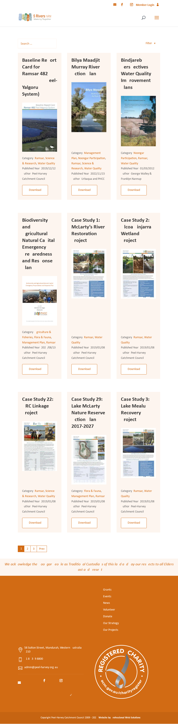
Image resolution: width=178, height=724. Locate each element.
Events (107, 596)
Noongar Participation (91, 158)
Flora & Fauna (42, 337)
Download (35, 190)
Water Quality (46, 163)
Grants (107, 589)
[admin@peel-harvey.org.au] (115, 5)
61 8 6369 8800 (33, 659)
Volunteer (109, 609)
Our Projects (110, 630)
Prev (41, 549)
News (106, 603)
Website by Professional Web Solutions (119, 717)
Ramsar (39, 158)
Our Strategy (111, 623)
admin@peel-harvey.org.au (41, 667)
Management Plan (33, 342)
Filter (151, 43)
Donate (107, 616)
